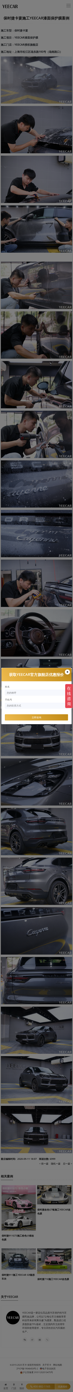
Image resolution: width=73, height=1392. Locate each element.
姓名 (7, 686)
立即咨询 (36, 717)
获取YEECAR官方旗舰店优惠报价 (36, 674)
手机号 (8, 699)
